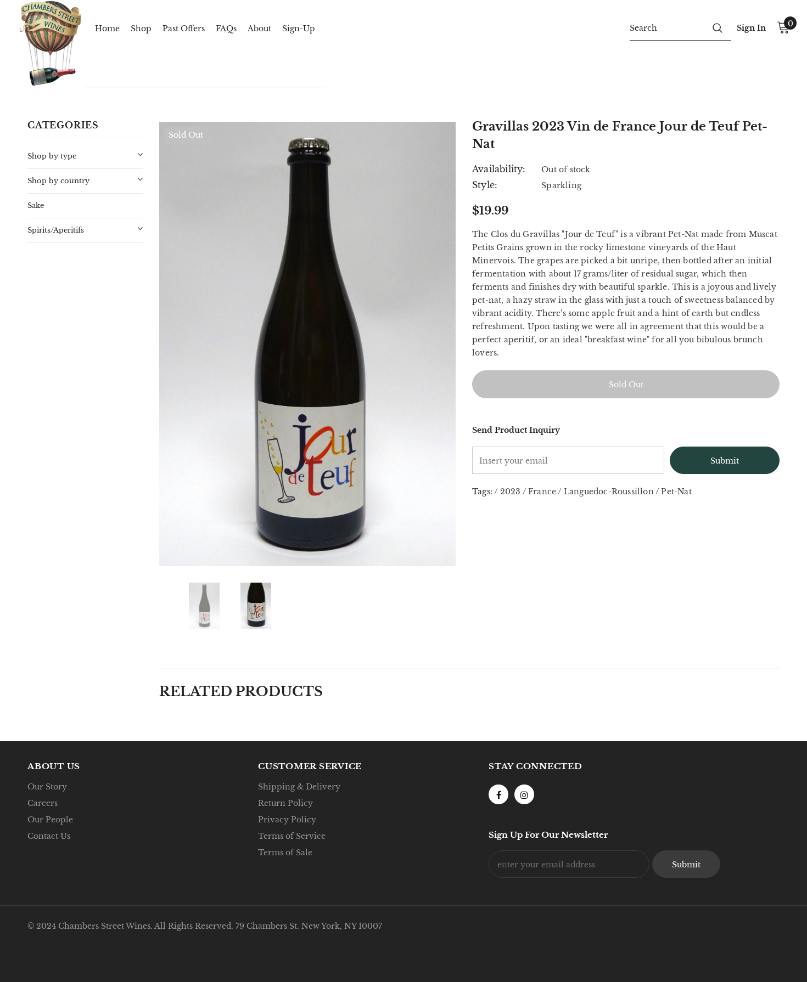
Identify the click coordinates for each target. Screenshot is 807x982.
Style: (484, 184)
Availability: (499, 168)
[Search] (717, 27)
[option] (307, 344)
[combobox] (667, 27)
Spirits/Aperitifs (55, 230)
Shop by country (58, 180)
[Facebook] (498, 794)
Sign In (751, 28)
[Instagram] (524, 794)
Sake (35, 205)
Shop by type (51, 156)
